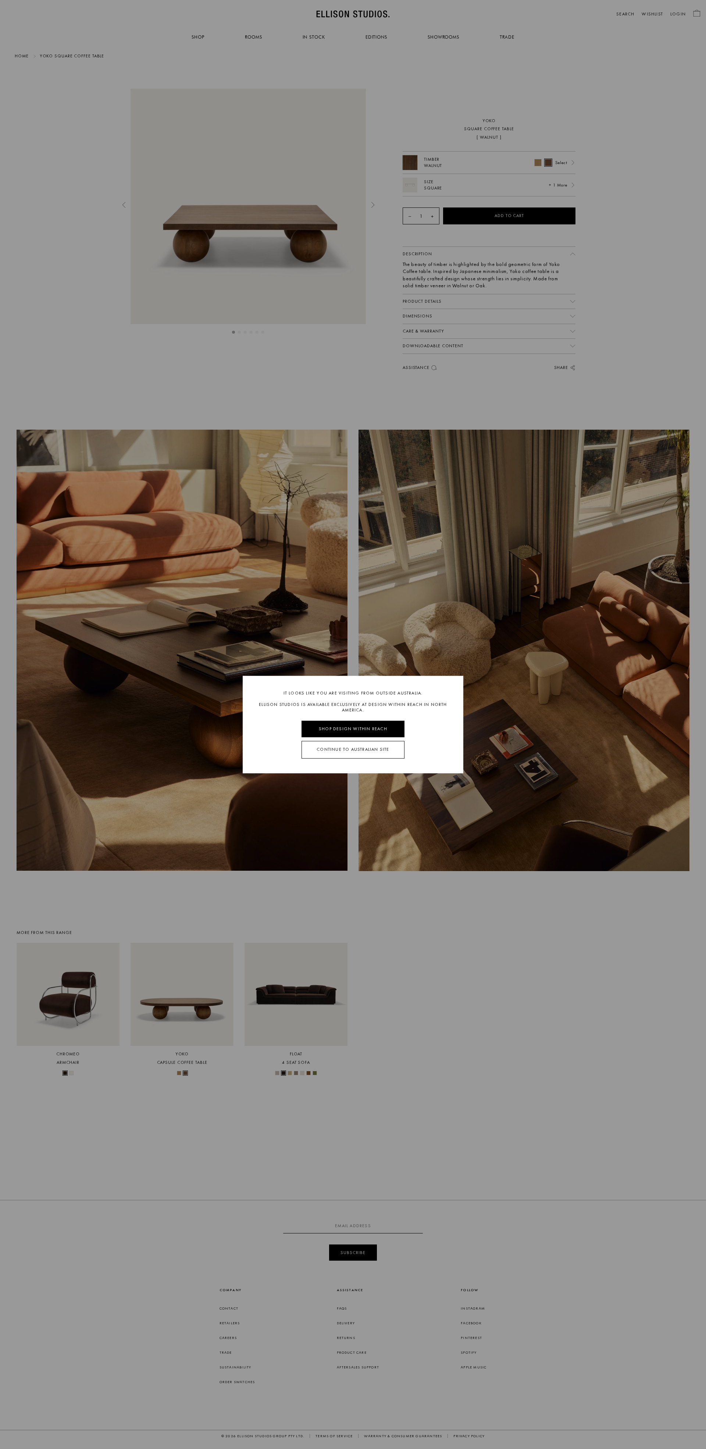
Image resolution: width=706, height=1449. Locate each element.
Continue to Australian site (353, 750)
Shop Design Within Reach (353, 729)
